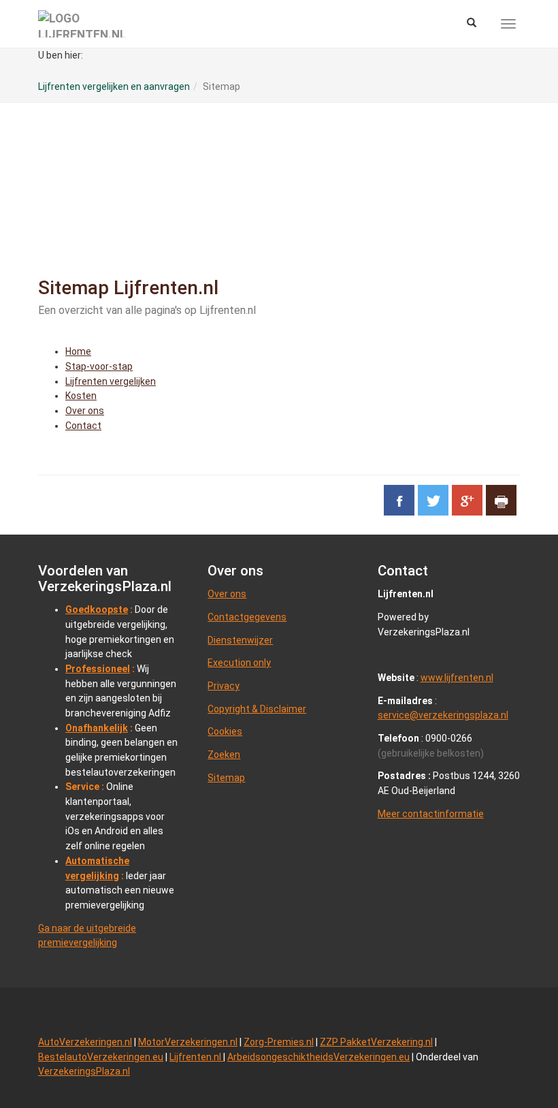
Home (78, 351)
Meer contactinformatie (431, 813)
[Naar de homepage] (82, 24)
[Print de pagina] (501, 500)
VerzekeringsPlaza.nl (84, 1071)
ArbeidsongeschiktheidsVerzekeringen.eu (318, 1056)
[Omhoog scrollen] (516, 1066)
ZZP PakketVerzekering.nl (376, 1041)
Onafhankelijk (96, 728)
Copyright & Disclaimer (257, 708)
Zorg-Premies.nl (279, 1041)
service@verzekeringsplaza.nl (443, 715)
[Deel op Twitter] (433, 500)
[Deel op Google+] (467, 500)
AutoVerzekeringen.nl (85, 1041)
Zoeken (224, 754)
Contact (83, 425)
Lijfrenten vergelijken (110, 381)
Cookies (225, 731)
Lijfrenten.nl (196, 1056)
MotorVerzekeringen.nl (187, 1041)
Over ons (84, 410)
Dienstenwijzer (240, 640)
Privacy (224, 685)
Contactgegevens (247, 617)
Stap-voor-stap (99, 366)
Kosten (81, 395)
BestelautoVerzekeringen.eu (100, 1056)
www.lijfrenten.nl (457, 677)
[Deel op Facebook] (399, 500)
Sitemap (226, 777)
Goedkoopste (96, 609)
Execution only (239, 662)
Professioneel (97, 668)
